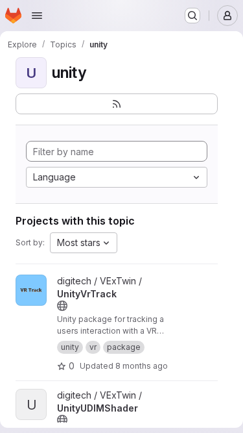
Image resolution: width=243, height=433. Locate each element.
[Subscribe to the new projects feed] (117, 103)
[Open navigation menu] (37, 15)
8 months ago (141, 366)
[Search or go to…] (192, 15)
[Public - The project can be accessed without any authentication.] (62, 306)
